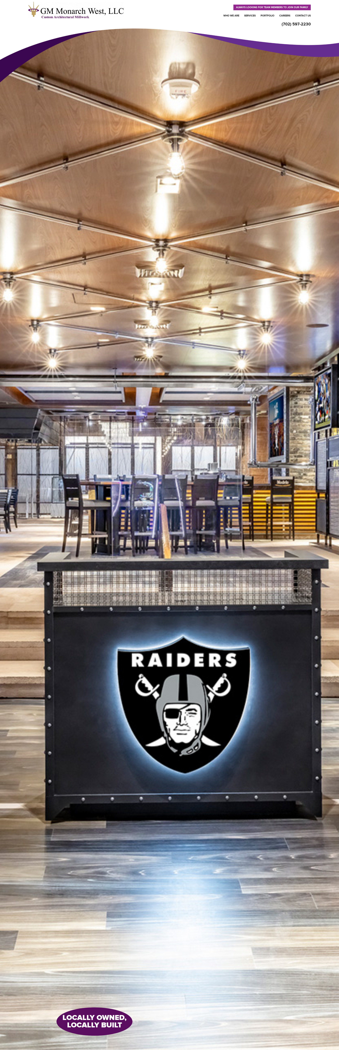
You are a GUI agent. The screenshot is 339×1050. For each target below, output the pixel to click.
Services (250, 15)
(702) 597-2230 (296, 24)
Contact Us (303, 15)
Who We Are (231, 15)
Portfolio (267, 15)
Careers (284, 15)
